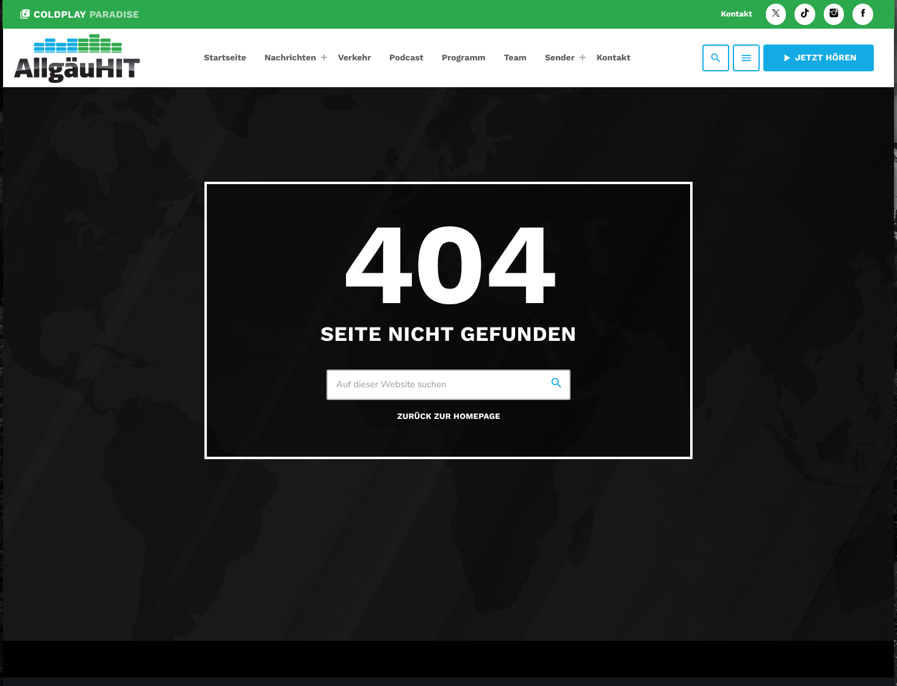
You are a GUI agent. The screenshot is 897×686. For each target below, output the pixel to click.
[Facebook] (862, 14)
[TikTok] (804, 14)
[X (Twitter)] (776, 14)
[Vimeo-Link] (77, 58)
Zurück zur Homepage (448, 416)
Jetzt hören (818, 58)
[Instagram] (834, 14)
